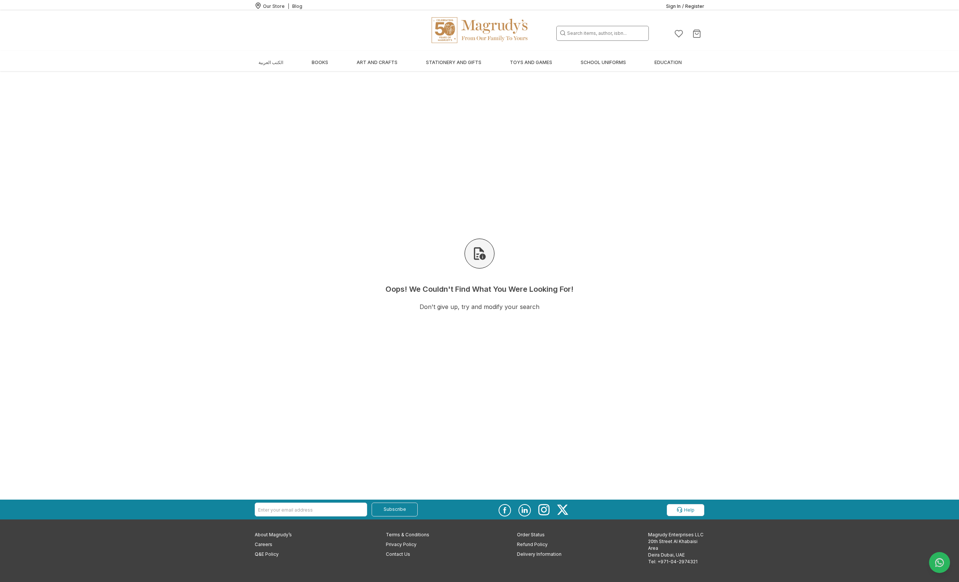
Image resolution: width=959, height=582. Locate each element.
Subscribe (395, 509)
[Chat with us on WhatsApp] (939, 562)
